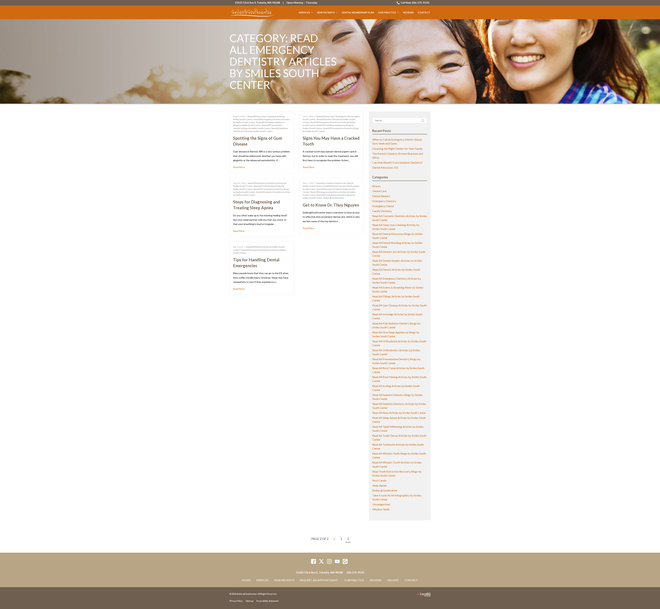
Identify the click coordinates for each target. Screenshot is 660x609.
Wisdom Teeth (380, 509)
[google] (345, 561)
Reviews (408, 12)
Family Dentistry (382, 211)
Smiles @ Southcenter (333, 198)
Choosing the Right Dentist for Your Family (397, 148)
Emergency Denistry (384, 201)
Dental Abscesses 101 (385, 167)
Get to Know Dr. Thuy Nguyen (331, 204)
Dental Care (379, 191)
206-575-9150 (355, 572)
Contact (424, 12)
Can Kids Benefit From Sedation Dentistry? (397, 162)
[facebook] (313, 561)
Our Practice (387, 12)
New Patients (326, 12)
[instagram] (329, 561)
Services (304, 12)
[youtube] (337, 561)
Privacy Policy (236, 601)
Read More (239, 167)
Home (246, 580)
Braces (376, 186)
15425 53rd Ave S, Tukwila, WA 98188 (257, 2)
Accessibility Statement (267, 601)
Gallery (393, 580)
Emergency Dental (383, 206)
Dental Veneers (381, 196)
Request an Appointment (319, 580)
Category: (283, 61)
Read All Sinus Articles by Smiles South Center (399, 412)
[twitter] (321, 561)
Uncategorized (381, 504)
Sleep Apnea (379, 485)
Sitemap (249, 601)
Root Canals (379, 480)
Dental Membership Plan (358, 12)
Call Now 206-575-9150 (415, 2)
